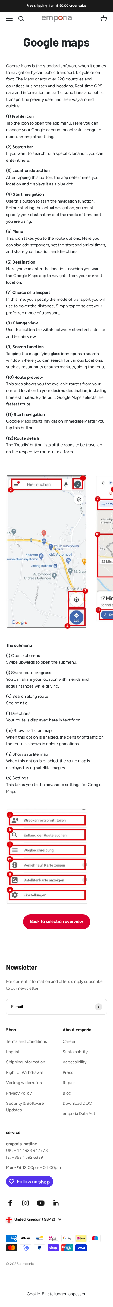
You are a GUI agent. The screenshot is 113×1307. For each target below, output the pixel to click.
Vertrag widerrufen (24, 1082)
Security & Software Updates (25, 1107)
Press (68, 1072)
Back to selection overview (56, 921)
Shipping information (25, 1062)
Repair (69, 1082)
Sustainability (75, 1051)
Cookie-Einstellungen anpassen (56, 1293)
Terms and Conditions (26, 1041)
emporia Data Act (79, 1113)
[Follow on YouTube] (41, 1203)
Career (69, 1041)
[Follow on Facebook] (10, 1203)
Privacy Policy (19, 1093)
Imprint (13, 1051)
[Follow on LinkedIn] (56, 1203)
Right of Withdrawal (24, 1072)
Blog (67, 1093)
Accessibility (74, 1062)
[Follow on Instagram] (25, 1203)
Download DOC (77, 1103)
